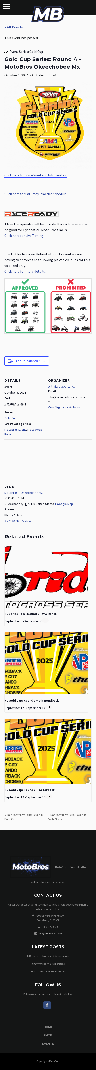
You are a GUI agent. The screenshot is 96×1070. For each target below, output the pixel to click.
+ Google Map (64, 504)
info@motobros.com (50, 933)
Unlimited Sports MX (61, 386)
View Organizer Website (64, 407)
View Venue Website (17, 520)
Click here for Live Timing (23, 235)
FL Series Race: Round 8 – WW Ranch (31, 614)
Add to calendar (27, 361)
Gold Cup (10, 418)
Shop (48, 1035)
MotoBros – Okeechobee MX (23, 493)
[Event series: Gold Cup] (48, 707)
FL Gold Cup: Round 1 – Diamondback (32, 700)
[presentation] (46, 577)
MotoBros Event (15, 430)
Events (48, 1044)
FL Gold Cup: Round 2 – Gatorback (30, 790)
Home (48, 1027)
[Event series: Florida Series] (45, 620)
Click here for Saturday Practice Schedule (35, 194)
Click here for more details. (25, 271)
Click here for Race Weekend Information (35, 175)
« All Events (13, 27)
